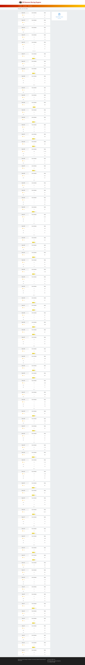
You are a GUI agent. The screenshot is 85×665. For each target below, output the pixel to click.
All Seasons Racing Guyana (31, 2)
